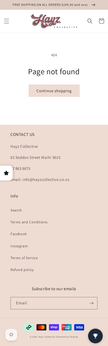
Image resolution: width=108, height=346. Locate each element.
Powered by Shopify (67, 336)
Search (16, 210)
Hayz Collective (47, 336)
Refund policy (22, 269)
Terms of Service (24, 257)
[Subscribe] (91, 303)
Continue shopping (54, 90)
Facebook (18, 233)
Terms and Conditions (29, 222)
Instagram (19, 246)
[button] (6, 21)
